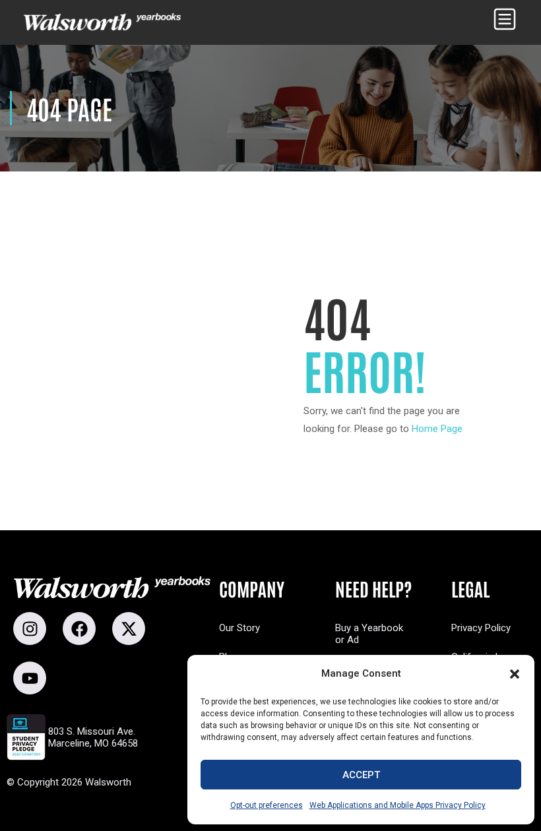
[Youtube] (29, 678)
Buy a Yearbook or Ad (369, 634)
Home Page (437, 429)
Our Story (239, 628)
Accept (361, 775)
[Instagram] (29, 628)
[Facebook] (79, 628)
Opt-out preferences (266, 805)
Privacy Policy (481, 628)
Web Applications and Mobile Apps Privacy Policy (397, 805)
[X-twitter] (128, 628)
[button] (514, 674)
